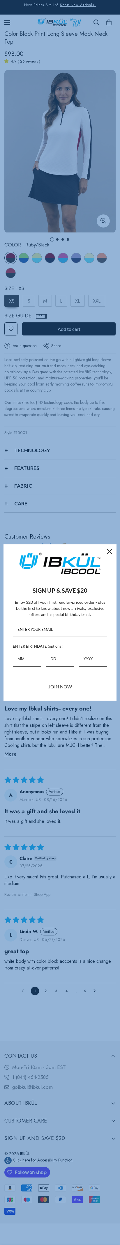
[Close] (110, 551)
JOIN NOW (60, 686)
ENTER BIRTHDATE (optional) (38, 646)
